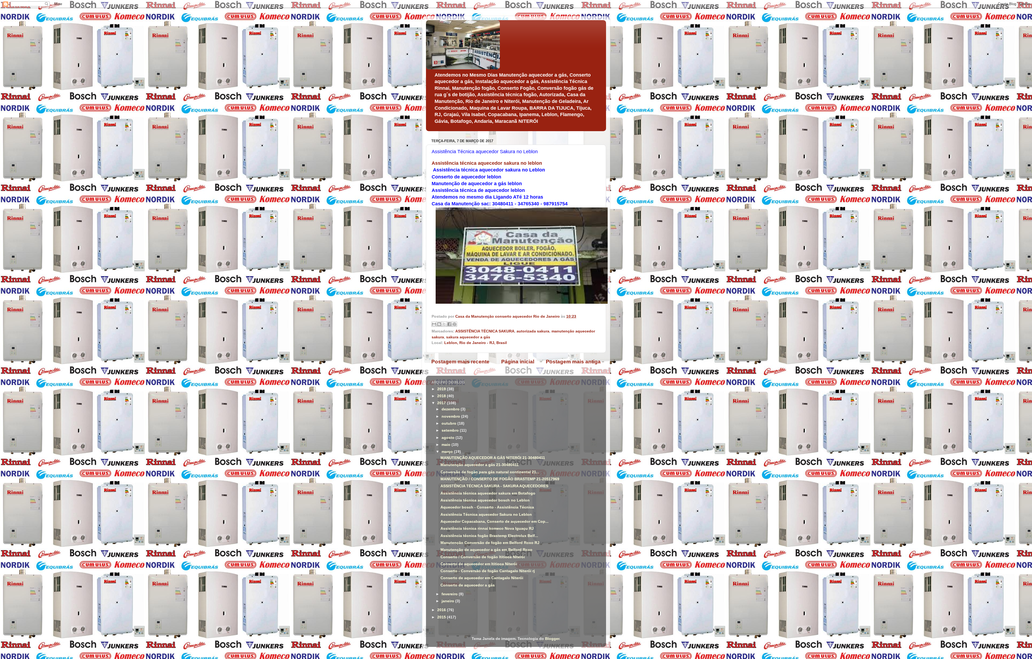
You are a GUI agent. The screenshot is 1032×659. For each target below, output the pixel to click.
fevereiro (450, 594)
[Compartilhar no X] (444, 324)
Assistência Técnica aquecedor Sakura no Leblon (486, 515)
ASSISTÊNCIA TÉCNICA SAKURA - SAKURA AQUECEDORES (494, 486)
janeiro (448, 601)
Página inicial (517, 361)
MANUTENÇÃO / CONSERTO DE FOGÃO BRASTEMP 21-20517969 (499, 479)
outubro (449, 423)
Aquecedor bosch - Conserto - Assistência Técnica (487, 507)
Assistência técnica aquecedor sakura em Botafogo (487, 493)
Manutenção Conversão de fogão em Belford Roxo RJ (489, 543)
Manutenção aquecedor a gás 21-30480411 (479, 465)
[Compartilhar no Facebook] (449, 324)
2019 (442, 389)
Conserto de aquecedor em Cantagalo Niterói (481, 578)
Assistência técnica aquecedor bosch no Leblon (485, 500)
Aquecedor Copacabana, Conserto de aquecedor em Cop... (494, 522)
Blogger (552, 639)
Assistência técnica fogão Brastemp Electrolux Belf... (489, 536)
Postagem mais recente (460, 361)
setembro (451, 430)
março (448, 452)
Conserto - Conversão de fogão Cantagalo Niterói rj (487, 571)
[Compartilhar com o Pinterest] (454, 324)
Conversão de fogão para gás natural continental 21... (489, 472)
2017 (442, 403)
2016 (442, 610)
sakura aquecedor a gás (468, 337)
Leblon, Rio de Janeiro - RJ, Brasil (475, 343)
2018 (442, 396)
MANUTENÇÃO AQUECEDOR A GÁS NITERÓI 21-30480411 (492, 458)
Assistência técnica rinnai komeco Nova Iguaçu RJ (487, 529)
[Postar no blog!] (439, 324)
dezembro (451, 409)
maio (447, 445)
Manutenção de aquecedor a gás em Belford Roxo (486, 550)
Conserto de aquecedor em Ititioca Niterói (478, 564)
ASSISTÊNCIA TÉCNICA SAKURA (484, 331)
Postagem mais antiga (573, 361)
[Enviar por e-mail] (434, 324)
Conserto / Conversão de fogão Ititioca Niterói (482, 557)
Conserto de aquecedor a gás (467, 585)
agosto (449, 438)
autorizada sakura (533, 331)
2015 (442, 617)
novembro (451, 416)
